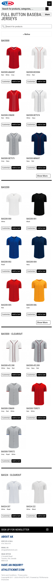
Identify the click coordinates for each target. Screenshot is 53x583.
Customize (6, 81)
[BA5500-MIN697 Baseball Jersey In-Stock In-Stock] (39, 144)
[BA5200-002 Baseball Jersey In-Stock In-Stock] (13, 247)
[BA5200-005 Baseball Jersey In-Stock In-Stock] (13, 290)
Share (47, 14)
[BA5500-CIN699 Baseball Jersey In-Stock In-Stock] (13, 394)
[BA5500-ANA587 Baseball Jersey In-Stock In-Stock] (13, 58)
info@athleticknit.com (9, 550)
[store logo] (7, 3)
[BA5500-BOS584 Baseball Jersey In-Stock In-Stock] (39, 58)
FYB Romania (43, 577)
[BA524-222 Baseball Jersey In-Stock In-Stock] (39, 492)
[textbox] (28, 26)
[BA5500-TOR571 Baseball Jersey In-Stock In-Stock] (39, 394)
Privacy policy (22, 575)
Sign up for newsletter (15, 529)
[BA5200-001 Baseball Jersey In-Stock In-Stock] (39, 204)
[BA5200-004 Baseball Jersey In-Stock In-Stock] (39, 247)
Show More (42, 176)
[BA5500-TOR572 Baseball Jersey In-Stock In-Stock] (13, 437)
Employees (5, 580)
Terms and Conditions (9, 575)
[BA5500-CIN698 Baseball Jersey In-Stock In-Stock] (13, 101)
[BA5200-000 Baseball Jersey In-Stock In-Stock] (13, 204)
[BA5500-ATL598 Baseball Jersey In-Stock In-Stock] (13, 351)
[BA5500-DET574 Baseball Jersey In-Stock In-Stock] (39, 101)
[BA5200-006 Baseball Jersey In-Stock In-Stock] (39, 290)
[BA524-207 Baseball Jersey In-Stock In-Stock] (13, 492)
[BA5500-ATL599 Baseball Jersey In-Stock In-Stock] (39, 351)
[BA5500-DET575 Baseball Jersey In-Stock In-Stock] (13, 144)
